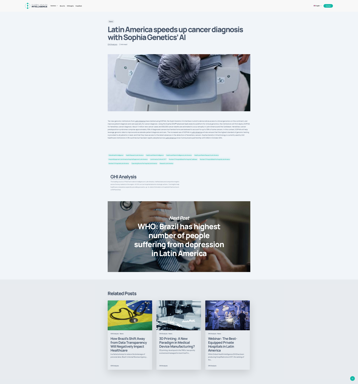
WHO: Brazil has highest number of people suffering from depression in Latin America (179, 236)
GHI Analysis (112, 44)
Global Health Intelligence (116, 155)
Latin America (140, 121)
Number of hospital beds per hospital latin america (215, 159)
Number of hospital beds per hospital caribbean (183, 159)
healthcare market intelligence (154, 155)
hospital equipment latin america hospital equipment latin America (128, 159)
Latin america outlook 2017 (158, 159)
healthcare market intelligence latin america (178, 155)
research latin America (166, 163)
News (111, 21)
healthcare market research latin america (206, 155)
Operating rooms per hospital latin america (144, 163)
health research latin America (134, 155)
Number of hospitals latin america (119, 163)
